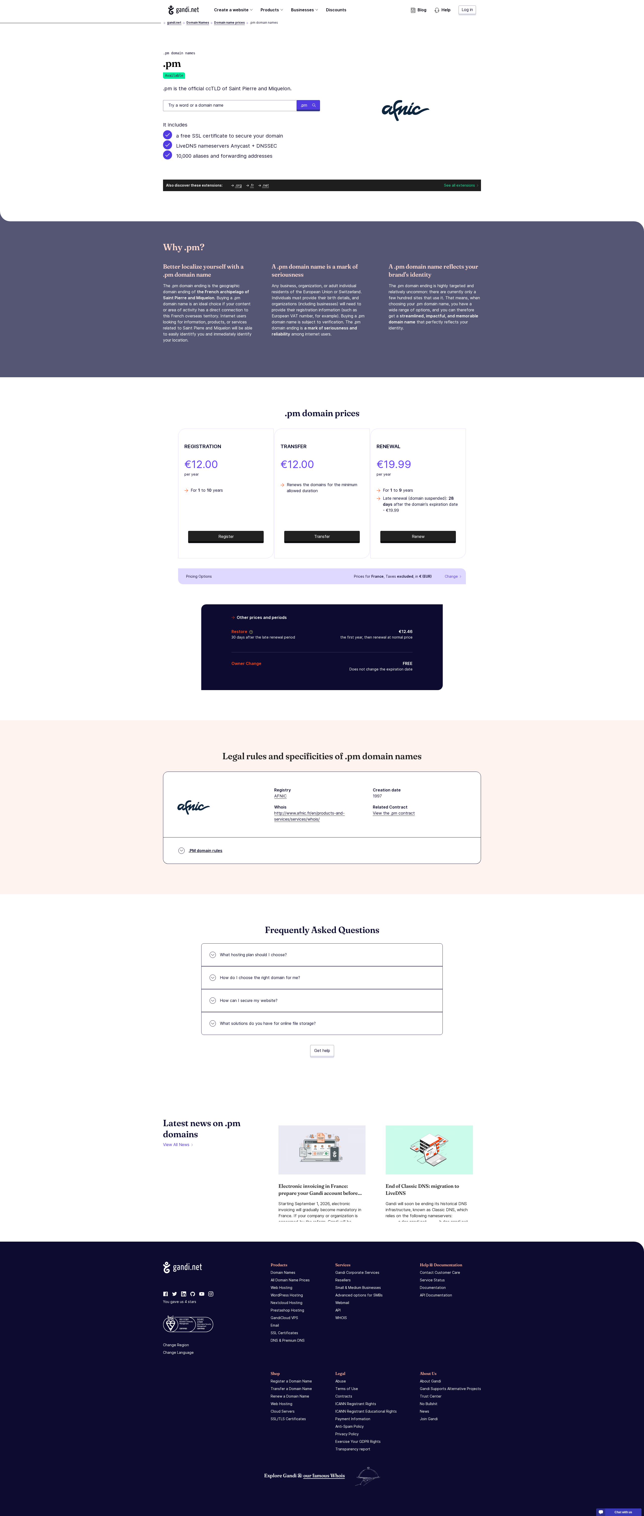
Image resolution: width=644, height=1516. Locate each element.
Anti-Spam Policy (349, 1426)
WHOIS (341, 1318)
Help (446, 9)
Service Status (432, 1280)
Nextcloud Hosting (286, 1302)
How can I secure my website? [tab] (248, 1000)
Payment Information (352, 1419)
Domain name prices (229, 22)
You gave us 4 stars (179, 1301)
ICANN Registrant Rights (355, 1404)
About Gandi (430, 1381)
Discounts (336, 9)
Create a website (231, 9)
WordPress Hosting (287, 1295)
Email (275, 1325)
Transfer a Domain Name (291, 1388)
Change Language (178, 1352)
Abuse (340, 1381)
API (338, 1310)
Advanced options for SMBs (359, 1295)
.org (238, 185)
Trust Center (430, 1396)
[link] (165, 1294)
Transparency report (352, 1449)
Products (270, 9)
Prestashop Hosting (287, 1310)
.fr (252, 185)
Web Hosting (281, 1287)
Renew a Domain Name (290, 1396)
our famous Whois (324, 1475)
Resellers (343, 1280)
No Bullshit (428, 1404)
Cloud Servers (283, 1411)
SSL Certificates (284, 1333)
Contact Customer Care (440, 1272)
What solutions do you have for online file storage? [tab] (268, 1023)
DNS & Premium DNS (288, 1340)
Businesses (302, 9)
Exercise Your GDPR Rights (358, 1441)
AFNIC (280, 795)
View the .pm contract (394, 813)
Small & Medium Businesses (358, 1287)
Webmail (342, 1302)
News (424, 1411)
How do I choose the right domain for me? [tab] (260, 977)
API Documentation (436, 1295)
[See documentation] (250, 631)
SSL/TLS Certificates (288, 1419)
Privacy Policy (347, 1434)
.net (265, 185)
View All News (176, 1144)
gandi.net (174, 22)
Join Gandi (429, 1419)
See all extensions (459, 185)
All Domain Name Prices (290, 1280)
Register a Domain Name (291, 1381)
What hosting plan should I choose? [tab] (253, 954)
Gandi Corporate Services (357, 1272)
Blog (422, 9)
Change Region (176, 1345)
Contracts (343, 1396)
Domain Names (197, 22)
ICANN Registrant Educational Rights (366, 1411)
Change (451, 576)
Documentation (433, 1287)
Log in (467, 9)
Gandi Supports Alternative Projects (450, 1388)
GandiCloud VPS (284, 1318)
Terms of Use (346, 1388)
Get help (322, 1050)
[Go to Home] (183, 10)
